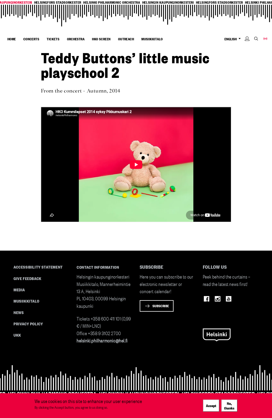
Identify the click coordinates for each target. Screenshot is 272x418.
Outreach (126, 38)
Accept (211, 405)
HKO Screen (101, 38)
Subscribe (160, 305)
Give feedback (27, 278)
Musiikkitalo (152, 38)
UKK (17, 335)
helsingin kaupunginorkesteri (168, 2)
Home (11, 38)
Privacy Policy (28, 323)
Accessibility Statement (38, 266)
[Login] (247, 44)
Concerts (31, 38)
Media (19, 289)
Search (256, 38)
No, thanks (229, 405)
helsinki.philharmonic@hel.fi (102, 340)
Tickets (53, 38)
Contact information (98, 267)
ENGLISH (231, 39)
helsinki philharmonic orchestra (111, 2)
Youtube (228, 299)
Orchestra (76, 38)
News (19, 312)
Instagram (217, 299)
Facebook (206, 299)
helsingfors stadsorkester (57, 2)
